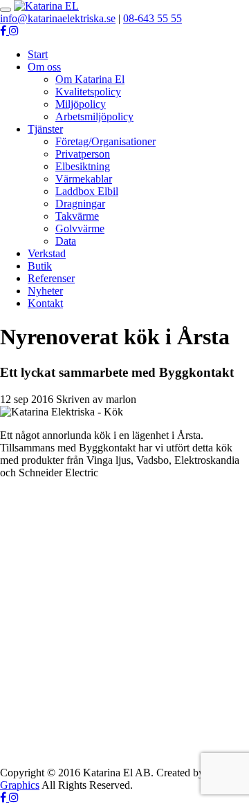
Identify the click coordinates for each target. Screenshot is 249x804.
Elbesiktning (82, 166)
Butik (40, 266)
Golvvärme (79, 228)
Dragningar (80, 203)
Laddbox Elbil (86, 191)
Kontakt (45, 303)
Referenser (51, 278)
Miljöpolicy (80, 104)
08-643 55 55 (152, 18)
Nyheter (45, 291)
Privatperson (82, 154)
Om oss (44, 67)
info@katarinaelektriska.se (58, 18)
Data (65, 241)
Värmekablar (83, 179)
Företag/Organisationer (105, 141)
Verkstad (47, 253)
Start (38, 54)
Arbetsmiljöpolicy (94, 116)
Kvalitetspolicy (88, 91)
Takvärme (77, 216)
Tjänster (45, 129)
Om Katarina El (89, 79)
